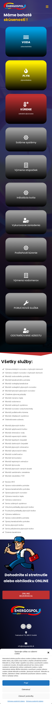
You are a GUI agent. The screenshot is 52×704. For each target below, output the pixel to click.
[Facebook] (28, 626)
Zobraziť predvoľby (26, 696)
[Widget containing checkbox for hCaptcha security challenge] (22, 132)
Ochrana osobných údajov (16, 701)
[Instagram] (23, 626)
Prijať (26, 683)
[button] (48, 652)
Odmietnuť (26, 689)
